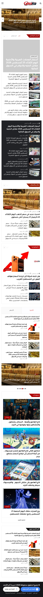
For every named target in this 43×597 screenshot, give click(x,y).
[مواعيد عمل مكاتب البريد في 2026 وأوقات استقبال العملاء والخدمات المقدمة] (34, 104)
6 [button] (17, 388)
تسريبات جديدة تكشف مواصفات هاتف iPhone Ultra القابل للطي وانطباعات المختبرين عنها (16, 298)
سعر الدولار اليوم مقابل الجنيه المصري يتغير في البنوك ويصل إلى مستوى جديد (15, 95)
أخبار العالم (14, 36)
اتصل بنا (29, 593)
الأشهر (12, 310)
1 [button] (25, 388)
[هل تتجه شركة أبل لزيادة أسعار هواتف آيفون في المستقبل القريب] (33, 327)
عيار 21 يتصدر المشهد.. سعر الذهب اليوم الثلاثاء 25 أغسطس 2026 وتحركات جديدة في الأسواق (16, 236)
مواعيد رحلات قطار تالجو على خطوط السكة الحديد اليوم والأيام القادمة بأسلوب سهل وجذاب (16, 113)
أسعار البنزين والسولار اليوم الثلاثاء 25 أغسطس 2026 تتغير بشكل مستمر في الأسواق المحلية (15, 86)
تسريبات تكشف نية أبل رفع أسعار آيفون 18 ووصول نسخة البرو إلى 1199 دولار (15, 288)
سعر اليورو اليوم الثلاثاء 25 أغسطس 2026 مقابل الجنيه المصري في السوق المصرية (17, 77)
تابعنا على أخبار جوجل (30, 589)
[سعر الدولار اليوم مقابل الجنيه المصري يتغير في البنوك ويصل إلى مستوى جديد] (34, 95)
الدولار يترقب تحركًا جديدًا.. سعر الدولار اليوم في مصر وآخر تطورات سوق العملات (22, 21)
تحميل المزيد (21, 520)
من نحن (35, 593)
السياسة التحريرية (10, 593)
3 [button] (22, 388)
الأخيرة (32, 310)
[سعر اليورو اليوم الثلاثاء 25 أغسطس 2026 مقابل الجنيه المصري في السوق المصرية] (34, 77)
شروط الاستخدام (21, 593)
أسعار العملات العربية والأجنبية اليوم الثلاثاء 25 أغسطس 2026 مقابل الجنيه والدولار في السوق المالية (23, 129)
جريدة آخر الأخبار (9, 585)
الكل (19, 36)
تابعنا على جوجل (11, 589)
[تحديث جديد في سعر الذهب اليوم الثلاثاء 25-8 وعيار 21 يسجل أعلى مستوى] (33, 336)
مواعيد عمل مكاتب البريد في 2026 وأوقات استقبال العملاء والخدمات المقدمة (15, 104)
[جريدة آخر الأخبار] (30, 3)
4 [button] (20, 388)
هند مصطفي (35, 123)
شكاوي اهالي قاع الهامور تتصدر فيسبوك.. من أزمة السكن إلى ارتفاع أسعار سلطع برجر (22, 454)
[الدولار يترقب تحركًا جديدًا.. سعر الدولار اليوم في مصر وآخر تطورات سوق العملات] (34, 224)
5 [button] (19, 388)
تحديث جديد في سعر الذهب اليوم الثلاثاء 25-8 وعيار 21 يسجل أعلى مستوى (17, 335)
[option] (22, 20)
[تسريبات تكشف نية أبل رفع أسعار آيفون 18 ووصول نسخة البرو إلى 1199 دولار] (34, 286)
